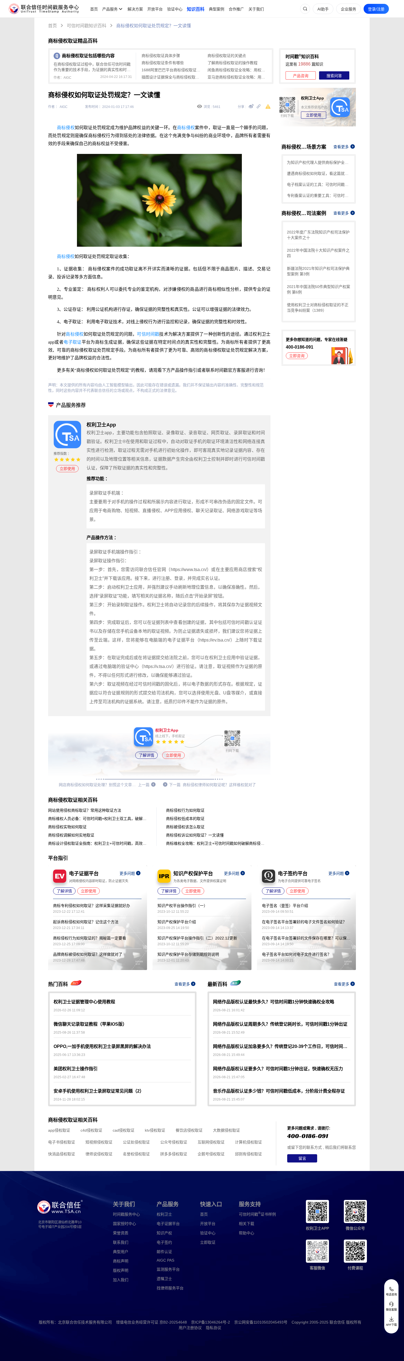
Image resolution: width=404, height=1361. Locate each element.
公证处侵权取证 (136, 1142)
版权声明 (120, 1270)
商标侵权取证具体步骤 (161, 55)
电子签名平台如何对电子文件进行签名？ (296, 954)
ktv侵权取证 (155, 1130)
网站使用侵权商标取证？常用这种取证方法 (84, 810)
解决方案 (135, 9)
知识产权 (164, 1233)
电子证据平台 (168, 1223)
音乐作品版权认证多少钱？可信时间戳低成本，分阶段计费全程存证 (279, 1091)
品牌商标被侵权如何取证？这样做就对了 (87, 954)
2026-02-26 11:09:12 (69, 1010)
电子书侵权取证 (61, 1142)
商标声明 (120, 1261)
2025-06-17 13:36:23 (69, 1055)
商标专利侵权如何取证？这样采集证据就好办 (91, 905)
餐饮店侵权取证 (189, 1130)
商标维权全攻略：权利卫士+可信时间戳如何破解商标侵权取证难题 (215, 843)
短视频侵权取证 (98, 1142)
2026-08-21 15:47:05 (229, 1077)
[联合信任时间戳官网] (44, 9)
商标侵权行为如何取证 (185, 810)
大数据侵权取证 (226, 1130)
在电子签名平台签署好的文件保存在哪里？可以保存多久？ (306, 938)
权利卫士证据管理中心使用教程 (84, 1001)
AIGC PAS (165, 1260)
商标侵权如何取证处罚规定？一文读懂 (153, 25)
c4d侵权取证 (91, 1130)
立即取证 (207, 1242)
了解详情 (146, 755)
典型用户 (120, 1251)
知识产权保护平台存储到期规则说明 (188, 954)
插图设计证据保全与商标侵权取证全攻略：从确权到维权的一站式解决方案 (172, 77)
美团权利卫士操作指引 (76, 1068)
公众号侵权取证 (173, 1142)
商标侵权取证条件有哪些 (163, 63)
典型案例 (216, 9)
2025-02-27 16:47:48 (69, 1077)
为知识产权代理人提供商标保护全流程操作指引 (318, 162)
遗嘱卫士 (164, 1278)
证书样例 (257, 1213)
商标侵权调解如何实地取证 (71, 835)
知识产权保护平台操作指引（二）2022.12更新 (197, 938)
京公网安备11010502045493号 (260, 1322)
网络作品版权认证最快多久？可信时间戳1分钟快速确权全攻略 (273, 1001)
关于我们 (256, 9)
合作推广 (236, 9)
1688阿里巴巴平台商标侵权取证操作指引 (172, 70)
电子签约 (164, 1242)
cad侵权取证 (123, 1130)
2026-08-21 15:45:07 (229, 1099)
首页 (94, 9)
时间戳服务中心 (126, 1214)
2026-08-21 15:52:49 (229, 1032)
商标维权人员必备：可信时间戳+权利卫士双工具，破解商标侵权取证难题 (97, 818)
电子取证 (72, 342)
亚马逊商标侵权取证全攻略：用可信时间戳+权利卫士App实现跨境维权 (237, 77)
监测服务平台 (168, 1269)
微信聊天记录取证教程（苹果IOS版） (90, 1024)
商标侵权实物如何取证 (67, 827)
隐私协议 (213, 1327)
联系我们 (120, 1242)
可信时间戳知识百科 (86, 25)
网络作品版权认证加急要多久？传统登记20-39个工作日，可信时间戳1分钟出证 (281, 1046)
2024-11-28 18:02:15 (69, 1099)
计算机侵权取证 (248, 1142)
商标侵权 (66, 127)
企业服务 (348, 9)
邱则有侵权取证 (248, 1154)
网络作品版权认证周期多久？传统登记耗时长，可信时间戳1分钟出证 (280, 1024)
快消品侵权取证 (61, 1154)
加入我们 (120, 1280)
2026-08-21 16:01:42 (229, 1010)
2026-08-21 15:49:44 (229, 1055)
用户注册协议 (190, 1327)
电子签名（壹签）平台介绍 (285, 905)
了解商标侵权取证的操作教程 (232, 63)
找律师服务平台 (170, 1288)
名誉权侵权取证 (136, 1154)
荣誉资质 (120, 1233)
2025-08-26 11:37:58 (69, 1032)
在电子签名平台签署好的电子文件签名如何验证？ (304, 922)
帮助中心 (246, 1233)
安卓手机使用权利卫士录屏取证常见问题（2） (99, 1091)
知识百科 (195, 9)
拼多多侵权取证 (173, 1154)
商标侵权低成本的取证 (185, 818)
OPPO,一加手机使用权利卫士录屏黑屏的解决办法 (102, 1046)
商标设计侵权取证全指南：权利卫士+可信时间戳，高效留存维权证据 (97, 843)
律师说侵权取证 (98, 1154)
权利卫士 (164, 1214)
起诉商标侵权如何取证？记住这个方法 (85, 922)
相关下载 (246, 1223)
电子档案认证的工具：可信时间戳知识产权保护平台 (318, 184)
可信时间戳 (148, 334)
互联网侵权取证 (211, 1142)
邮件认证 (164, 1251)
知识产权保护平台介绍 (176, 922)
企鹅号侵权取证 (211, 1154)
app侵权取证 (59, 1130)
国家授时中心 (124, 1223)
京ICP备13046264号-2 (210, 1322)
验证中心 (174, 9)
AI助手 (323, 9)
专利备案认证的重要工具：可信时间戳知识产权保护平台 (318, 195)
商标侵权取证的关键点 (226, 55)
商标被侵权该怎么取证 (185, 827)
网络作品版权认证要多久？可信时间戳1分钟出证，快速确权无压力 (278, 1068)
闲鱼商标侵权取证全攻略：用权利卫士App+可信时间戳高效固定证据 (237, 70)
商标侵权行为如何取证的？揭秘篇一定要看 (89, 938)
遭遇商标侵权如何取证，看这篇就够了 (318, 173)
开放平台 (155, 9)
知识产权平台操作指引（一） (182, 905)
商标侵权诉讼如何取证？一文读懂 (195, 835)
